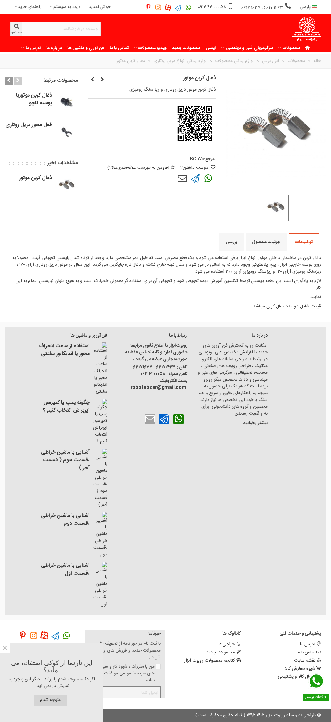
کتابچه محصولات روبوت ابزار (209, 660)
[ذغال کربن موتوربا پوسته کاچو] (92, 80)
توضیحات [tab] (304, 242)
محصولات (291, 48)
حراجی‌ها (227, 644)
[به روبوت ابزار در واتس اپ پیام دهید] (188, 7)
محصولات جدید (186, 48)
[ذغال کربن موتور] (66, 185)
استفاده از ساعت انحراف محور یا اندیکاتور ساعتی (64, 350)
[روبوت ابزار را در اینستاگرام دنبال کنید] (158, 7)
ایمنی (211, 48)
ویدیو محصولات (152, 48)
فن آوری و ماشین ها (85, 48)
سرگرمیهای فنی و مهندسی (249, 48)
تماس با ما (119, 48)
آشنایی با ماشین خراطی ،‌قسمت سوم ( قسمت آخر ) (65, 460)
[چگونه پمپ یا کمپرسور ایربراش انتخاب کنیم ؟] (100, 422)
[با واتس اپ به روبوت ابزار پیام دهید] (208, 178)
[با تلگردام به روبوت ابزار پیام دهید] (195, 178)
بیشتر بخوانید (255, 423)
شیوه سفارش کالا (300, 669)
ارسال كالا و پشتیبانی (296, 677)
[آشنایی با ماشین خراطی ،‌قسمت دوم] (100, 535)
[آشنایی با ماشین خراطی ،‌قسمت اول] (100, 585)
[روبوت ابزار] (306, 29)
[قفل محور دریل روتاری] (102, 80)
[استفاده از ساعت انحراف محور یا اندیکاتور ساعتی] (100, 368)
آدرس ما (33, 48)
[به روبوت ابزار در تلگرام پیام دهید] (178, 7)
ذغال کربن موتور (35, 178)
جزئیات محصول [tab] (266, 242)
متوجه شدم (50, 700)
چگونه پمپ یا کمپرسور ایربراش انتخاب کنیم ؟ (66, 407)
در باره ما (54, 48)
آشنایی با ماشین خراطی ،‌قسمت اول (65, 569)
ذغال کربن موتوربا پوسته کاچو (34, 99)
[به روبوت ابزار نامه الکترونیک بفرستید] (182, 178)
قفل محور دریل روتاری (28, 125)
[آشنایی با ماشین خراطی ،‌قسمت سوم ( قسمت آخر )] (100, 478)
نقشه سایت (304, 660)
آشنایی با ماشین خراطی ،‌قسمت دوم (65, 520)
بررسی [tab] (231, 242)
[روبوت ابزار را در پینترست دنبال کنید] (148, 7)
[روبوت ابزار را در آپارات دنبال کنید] (168, 7)
